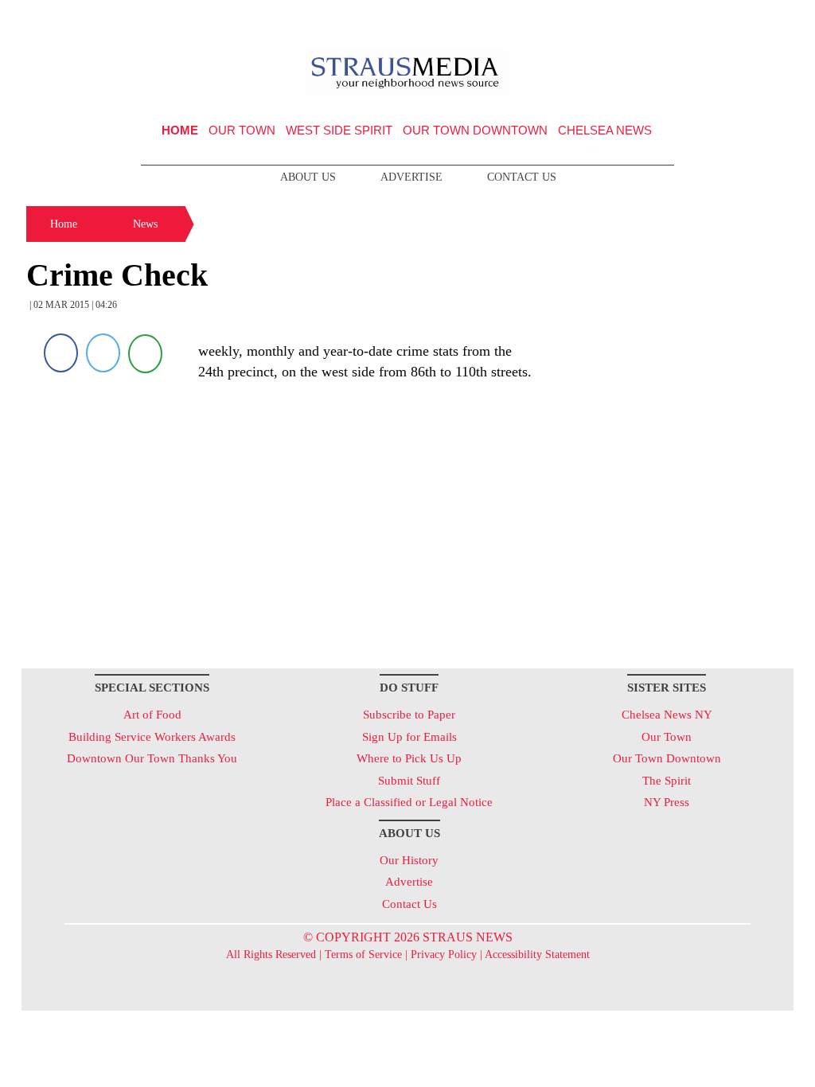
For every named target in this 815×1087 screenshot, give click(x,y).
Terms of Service (363, 954)
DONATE (748, 18)
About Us (308, 177)
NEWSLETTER (657, 18)
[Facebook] (61, 352)
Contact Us (521, 177)
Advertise (411, 177)
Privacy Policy (444, 954)
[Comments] (145, 352)
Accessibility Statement (537, 954)
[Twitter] (103, 352)
